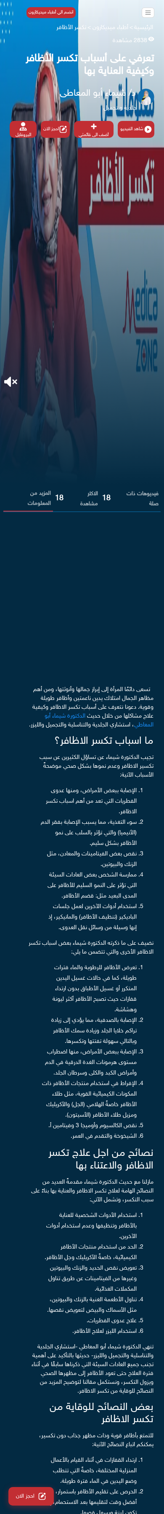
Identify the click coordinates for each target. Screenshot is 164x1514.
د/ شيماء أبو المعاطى (98, 93)
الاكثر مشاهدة (89, 498)
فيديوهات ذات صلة (143, 498)
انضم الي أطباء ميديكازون (51, 12)
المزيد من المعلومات (39, 498)
